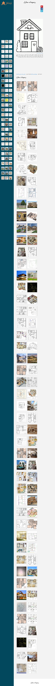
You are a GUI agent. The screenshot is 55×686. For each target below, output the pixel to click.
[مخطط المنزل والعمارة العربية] (6, 3)
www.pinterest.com (40, 53)
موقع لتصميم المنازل (34, 74)
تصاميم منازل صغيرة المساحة (20, 74)
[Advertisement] (7, 22)
